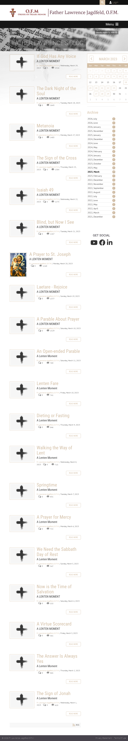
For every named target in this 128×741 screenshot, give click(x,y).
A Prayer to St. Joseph (18, 265)
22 (108, 88)
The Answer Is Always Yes (22, 662)
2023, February (101, 175)
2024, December (101, 139)
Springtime (22, 491)
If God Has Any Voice (22, 63)
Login (115, 2)
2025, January (101, 135)
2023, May (101, 167)
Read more (73, 76)
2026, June (101, 122)
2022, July (101, 196)
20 (96, 88)
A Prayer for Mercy (22, 523)
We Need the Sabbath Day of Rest (22, 556)
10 (120, 76)
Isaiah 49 (22, 196)
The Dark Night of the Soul (22, 95)
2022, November (101, 184)
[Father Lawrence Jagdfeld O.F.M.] (64, 12)
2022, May (101, 204)
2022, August (101, 192)
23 (114, 88)
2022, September (101, 188)
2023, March (101, 171)
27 (96, 70)
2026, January (101, 127)
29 (108, 94)
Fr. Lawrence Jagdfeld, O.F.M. (48, 65)
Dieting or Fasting (22, 422)
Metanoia (22, 132)
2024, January (101, 155)
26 (90, 70)
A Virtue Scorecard (22, 630)
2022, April (101, 208)
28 (102, 70)
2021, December (101, 216)
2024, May (101, 147)
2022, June (101, 200)
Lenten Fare (22, 390)
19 (90, 88)
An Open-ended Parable (22, 358)
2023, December (101, 159)
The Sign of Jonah (22, 700)
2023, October (101, 163)
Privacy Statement (104, 738)
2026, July (101, 118)
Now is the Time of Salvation (22, 593)
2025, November (101, 131)
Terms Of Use (120, 738)
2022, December (101, 180)
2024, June (101, 143)
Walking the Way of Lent (22, 454)
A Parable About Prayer (22, 325)
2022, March (101, 212)
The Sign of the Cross (22, 164)
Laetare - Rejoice (22, 293)
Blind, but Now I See (22, 228)
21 (102, 88)
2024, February (101, 151)
